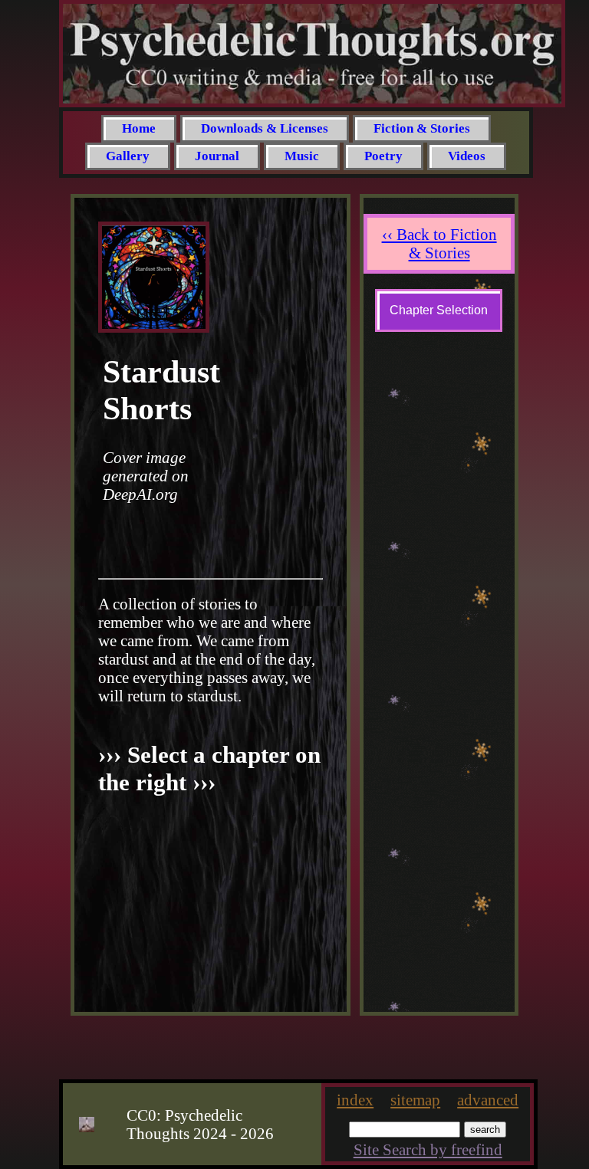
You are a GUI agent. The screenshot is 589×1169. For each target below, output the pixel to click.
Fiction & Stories (421, 128)
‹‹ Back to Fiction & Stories (438, 243)
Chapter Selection (439, 310)
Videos (466, 156)
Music (302, 156)
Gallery (128, 156)
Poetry (383, 156)
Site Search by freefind (428, 1149)
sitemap (415, 1099)
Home (139, 128)
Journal (217, 156)
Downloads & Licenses (264, 128)
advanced (487, 1099)
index (355, 1099)
